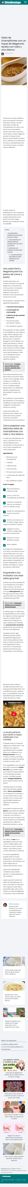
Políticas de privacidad (7, 1180)
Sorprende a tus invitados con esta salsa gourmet (14, 250)
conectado (5, 1047)
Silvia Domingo (9, 53)
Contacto (18, 1180)
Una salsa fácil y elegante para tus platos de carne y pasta (14, 235)
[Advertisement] (14, 21)
